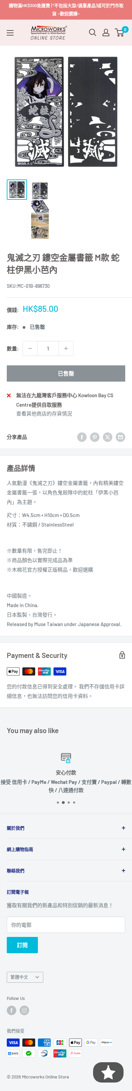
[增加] (66, 348)
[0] (119, 32)
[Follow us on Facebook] (11, 1010)
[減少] (30, 348)
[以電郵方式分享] (120, 437)
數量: (13, 348)
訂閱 (22, 945)
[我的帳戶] (106, 32)
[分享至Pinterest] (95, 437)
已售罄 (66, 373)
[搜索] (92, 32)
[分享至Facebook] (82, 437)
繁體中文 (19, 977)
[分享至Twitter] (107, 437)
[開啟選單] (10, 33)
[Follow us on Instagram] (24, 1010)
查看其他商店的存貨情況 (44, 413)
